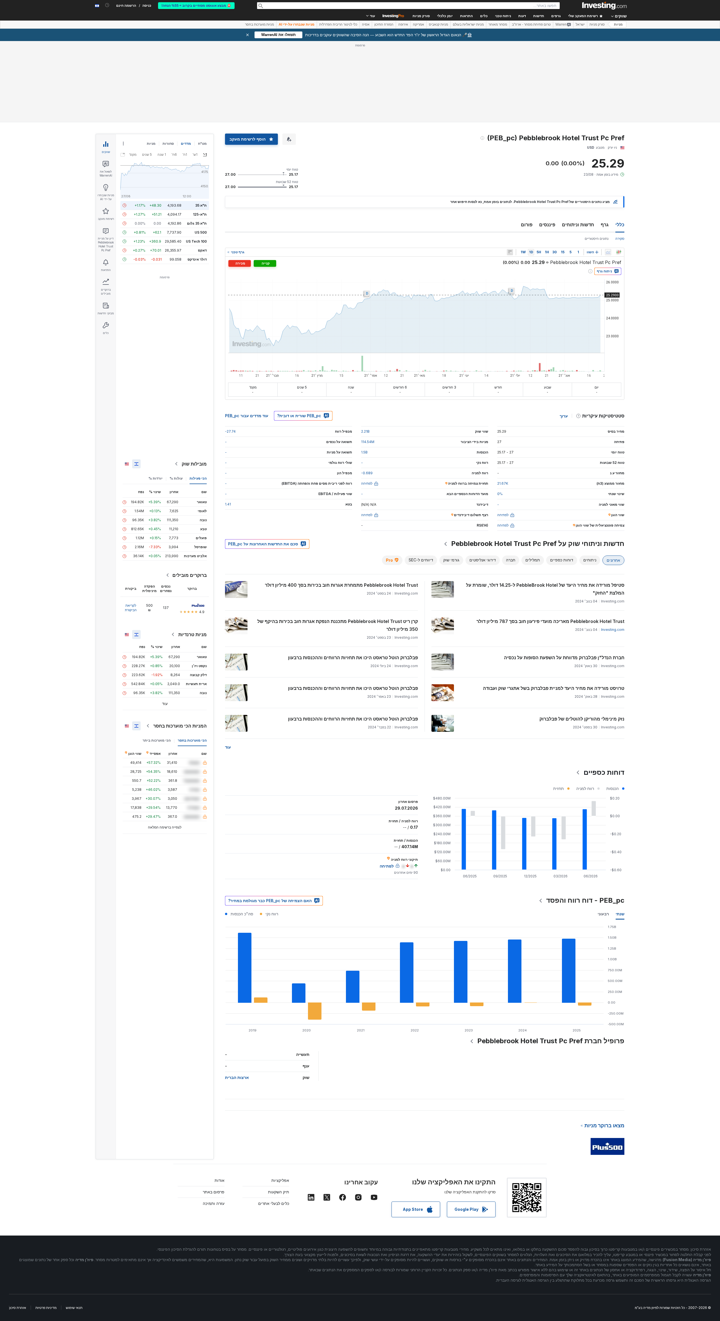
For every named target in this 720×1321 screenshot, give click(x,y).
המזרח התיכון (383, 24)
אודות (219, 1180)
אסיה (366, 24)
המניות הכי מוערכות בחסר (180, 726)
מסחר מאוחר (498, 24)
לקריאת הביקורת (131, 607)
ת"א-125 (200, 214)
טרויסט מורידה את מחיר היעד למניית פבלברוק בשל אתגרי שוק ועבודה (553, 688)
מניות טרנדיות (192, 634)
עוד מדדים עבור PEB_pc (246, 415)
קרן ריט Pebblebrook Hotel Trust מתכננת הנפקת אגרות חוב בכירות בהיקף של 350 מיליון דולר (337, 625)
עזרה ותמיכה (213, 1203)
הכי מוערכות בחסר (192, 740)
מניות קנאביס (438, 24)
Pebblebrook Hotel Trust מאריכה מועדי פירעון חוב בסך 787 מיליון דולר (550, 621)
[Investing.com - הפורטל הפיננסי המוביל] (604, 6)
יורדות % (155, 478)
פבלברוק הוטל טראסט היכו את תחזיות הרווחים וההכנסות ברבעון (353, 657)
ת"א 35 (201, 205)
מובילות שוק (194, 464)
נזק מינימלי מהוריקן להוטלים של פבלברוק (581, 719)
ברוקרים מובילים (189, 575)
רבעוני (603, 913)
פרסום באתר (213, 1191)
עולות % (176, 478)
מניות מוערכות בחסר (259, 24)
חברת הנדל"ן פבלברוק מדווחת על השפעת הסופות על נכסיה (564, 657)
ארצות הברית (237, 1077)
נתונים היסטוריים (597, 238)
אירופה (403, 24)
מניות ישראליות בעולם (468, 24)
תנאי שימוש (74, 1308)
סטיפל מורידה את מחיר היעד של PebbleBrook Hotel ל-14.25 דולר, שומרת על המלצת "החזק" (545, 589)
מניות (618, 24)
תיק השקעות (278, 1191)
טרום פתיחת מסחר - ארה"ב (531, 24)
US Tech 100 (196, 241)
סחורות (168, 143)
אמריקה (418, 24)
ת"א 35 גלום (197, 223)
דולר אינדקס (197, 259)
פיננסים (547, 224)
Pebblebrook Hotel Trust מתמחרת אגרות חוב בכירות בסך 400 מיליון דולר (341, 585)
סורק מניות (421, 16)
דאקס (202, 250)
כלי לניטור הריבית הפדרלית (338, 24)
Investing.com (612, 629)
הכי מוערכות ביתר (157, 740)
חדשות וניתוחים (578, 224)
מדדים (186, 143)
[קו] (608, 252)
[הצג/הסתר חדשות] (510, 252)
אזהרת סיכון (17, 1308)
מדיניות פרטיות (46, 1308)
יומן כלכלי (445, 16)
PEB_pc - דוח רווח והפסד (585, 900)
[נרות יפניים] (619, 252)
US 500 (201, 232)
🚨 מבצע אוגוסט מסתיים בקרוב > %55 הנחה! (196, 6)
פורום (526, 224)
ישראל (580, 24)
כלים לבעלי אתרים (273, 1203)
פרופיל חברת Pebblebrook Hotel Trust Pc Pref (550, 1041)
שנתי (620, 913)
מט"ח (202, 143)
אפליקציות (280, 1180)
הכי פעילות (198, 478)
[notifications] (107, 5)
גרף (605, 224)
